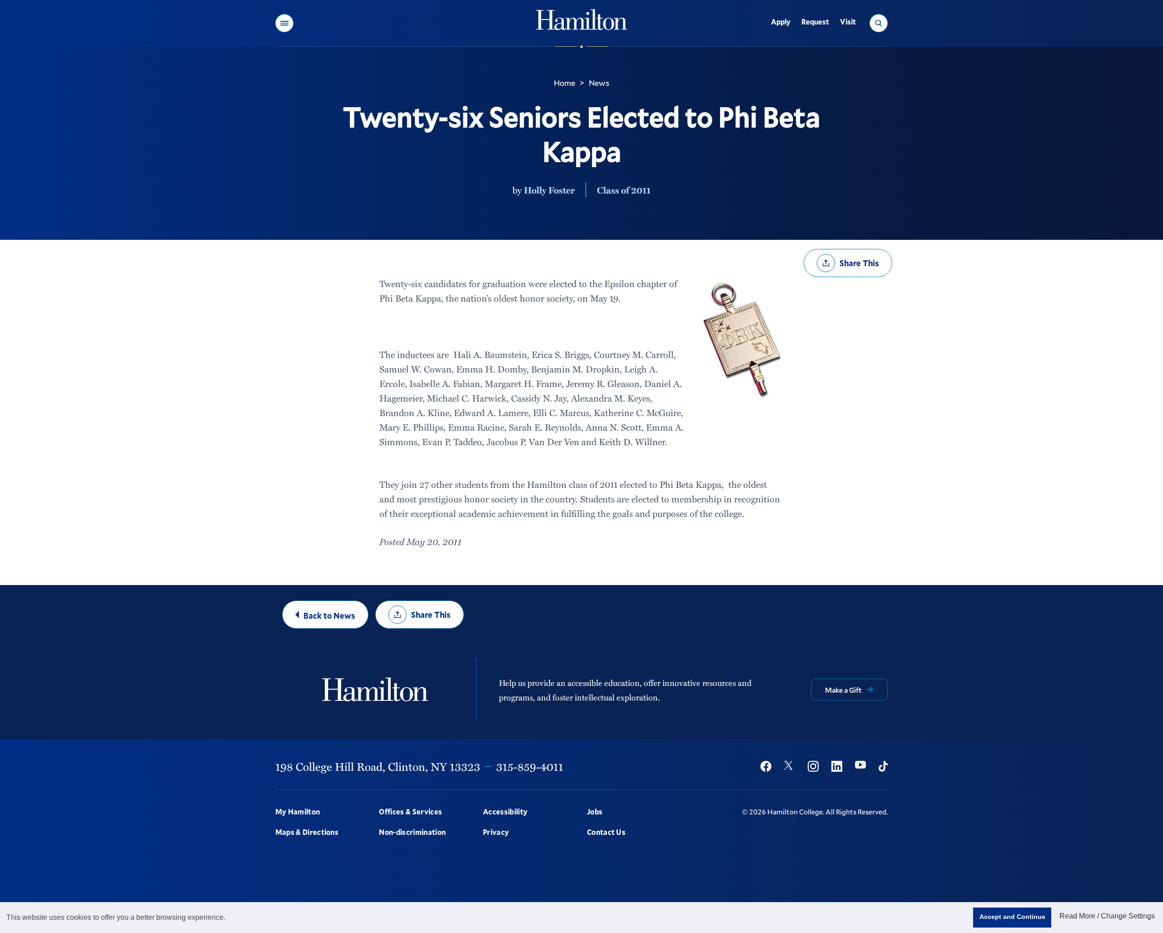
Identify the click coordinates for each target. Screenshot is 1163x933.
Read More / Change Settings (1107, 916)
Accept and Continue (1012, 916)
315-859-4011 (529, 766)
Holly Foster (549, 190)
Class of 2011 (624, 190)
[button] (284, 23)
